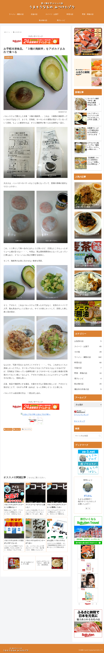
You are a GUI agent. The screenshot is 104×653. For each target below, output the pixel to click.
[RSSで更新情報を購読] (89, 508)
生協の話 (17, 429)
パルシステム (27, 429)
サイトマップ (79, 421)
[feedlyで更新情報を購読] (86, 508)
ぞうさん (88, 496)
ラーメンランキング (81, 415)
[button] (100, 436)
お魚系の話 (9, 429)
